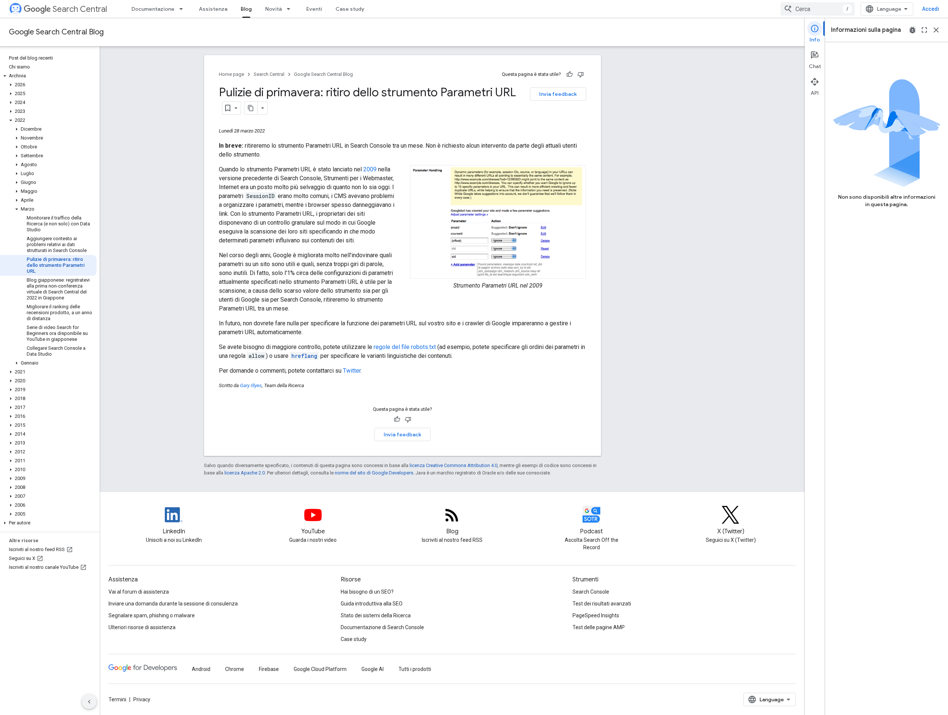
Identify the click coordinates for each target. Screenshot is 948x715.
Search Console (591, 592)
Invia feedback (558, 94)
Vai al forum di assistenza (139, 592)
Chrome (234, 669)
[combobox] (818, 9)
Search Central (80, 9)
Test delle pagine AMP (599, 627)
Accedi (930, 9)
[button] (48, 75)
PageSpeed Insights (596, 615)
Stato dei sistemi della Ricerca (376, 615)
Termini (117, 699)
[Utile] (569, 74)
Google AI (372, 669)
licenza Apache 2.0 (244, 473)
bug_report (912, 30)
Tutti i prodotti (414, 669)
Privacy (141, 699)
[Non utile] (580, 74)
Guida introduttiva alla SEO (372, 604)
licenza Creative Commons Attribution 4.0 (453, 465)
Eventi (314, 9)
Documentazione (152, 9)
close (936, 30)
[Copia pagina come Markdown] (251, 108)
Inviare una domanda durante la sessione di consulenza (173, 604)
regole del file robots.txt (405, 346)
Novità (273, 9)
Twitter (352, 370)
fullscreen (924, 30)
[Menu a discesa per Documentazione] (183, 9)
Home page (231, 74)
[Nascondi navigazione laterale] (89, 701)
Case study (350, 9)
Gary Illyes (251, 385)
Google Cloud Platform (320, 669)
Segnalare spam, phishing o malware (152, 615)
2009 (370, 169)
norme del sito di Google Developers (374, 473)
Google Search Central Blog (56, 32)
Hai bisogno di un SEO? (367, 592)
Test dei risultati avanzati (602, 604)
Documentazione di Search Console (382, 627)
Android (201, 669)
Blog (246, 9)
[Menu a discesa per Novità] (291, 9)
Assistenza (213, 9)
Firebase (269, 669)
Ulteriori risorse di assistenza (142, 627)
